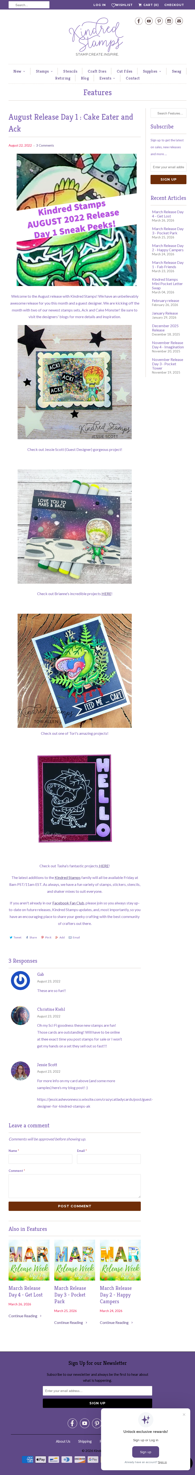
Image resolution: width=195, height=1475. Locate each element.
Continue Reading (23, 1315)
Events (105, 78)
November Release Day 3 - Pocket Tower (167, 363)
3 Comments (45, 145)
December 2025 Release (165, 327)
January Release (165, 313)
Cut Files (124, 71)
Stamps (42, 71)
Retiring (62, 78)
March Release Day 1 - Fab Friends (168, 264)
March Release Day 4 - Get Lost (26, 1291)
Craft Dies (97, 71)
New (17, 71)
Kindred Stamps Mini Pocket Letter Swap (167, 283)
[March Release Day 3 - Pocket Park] (74, 1279)
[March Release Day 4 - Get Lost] (29, 1279)
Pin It (48, 937)
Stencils (70, 71)
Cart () (150, 5)
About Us (63, 1441)
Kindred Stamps (68, 877)
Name (14, 1151)
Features (97, 92)
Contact (133, 78)
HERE (106, 593)
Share (33, 937)
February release (165, 300)
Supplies (150, 71)
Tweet (17, 937)
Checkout (174, 5)
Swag (176, 71)
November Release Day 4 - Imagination (168, 344)
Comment (17, 1171)
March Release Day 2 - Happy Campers (116, 1295)
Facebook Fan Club (68, 903)
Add (62, 937)
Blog (85, 78)
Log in (99, 5)
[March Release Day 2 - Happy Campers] (120, 1279)
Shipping (85, 1441)
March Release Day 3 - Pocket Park (70, 1295)
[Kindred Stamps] (97, 38)
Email (76, 937)
